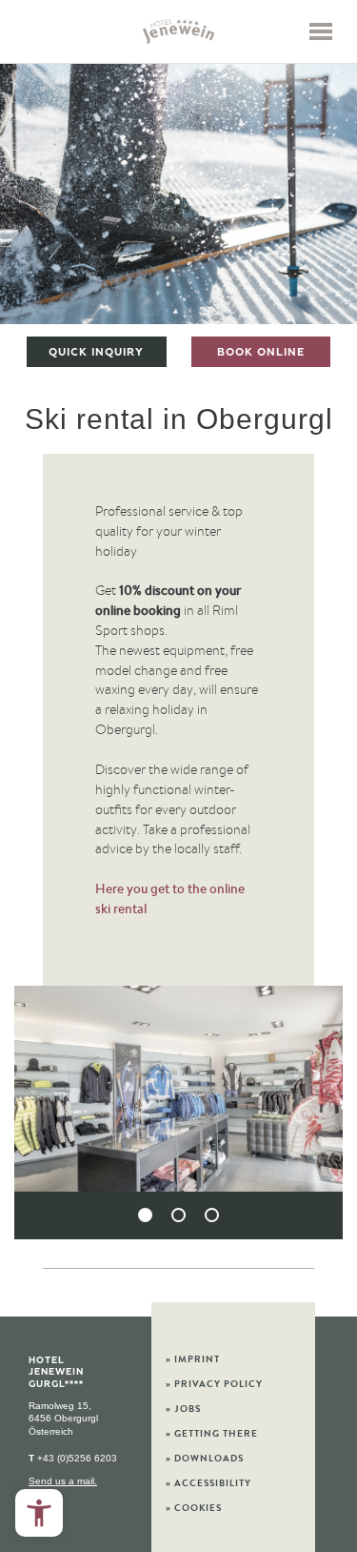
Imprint (193, 1359)
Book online (261, 351)
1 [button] (145, 1215)
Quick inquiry (96, 351)
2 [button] (178, 1215)
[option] (178, 193)
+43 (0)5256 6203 (73, 1458)
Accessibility (208, 1483)
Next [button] (300, 1114)
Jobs (183, 1408)
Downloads (205, 1458)
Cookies (194, 1507)
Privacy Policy (214, 1384)
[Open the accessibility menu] (39, 1513)
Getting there (212, 1433)
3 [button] (212, 1215)
